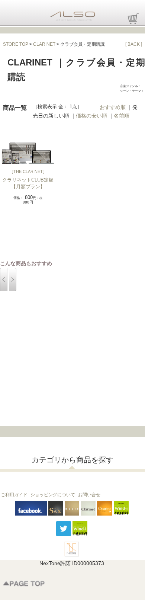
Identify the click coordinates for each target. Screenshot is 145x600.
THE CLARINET (28, 171)
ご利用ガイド (14, 494)
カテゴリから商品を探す (72, 460)
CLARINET (44, 44)
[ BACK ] (133, 44)
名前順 (121, 116)
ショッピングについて (52, 494)
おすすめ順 (113, 107)
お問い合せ (89, 494)
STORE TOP (15, 44)
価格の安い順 (91, 116)
